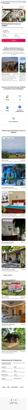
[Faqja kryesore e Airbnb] (3, 7)
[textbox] (7, 36)
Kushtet (16, 403)
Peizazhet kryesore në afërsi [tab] (19, 362)
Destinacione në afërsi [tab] (6, 362)
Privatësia (11, 403)
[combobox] (13, 32)
